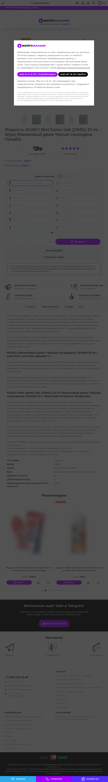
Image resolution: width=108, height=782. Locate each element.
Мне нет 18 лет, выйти (73, 74)
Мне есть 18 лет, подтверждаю (37, 74)
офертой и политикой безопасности (73, 68)
